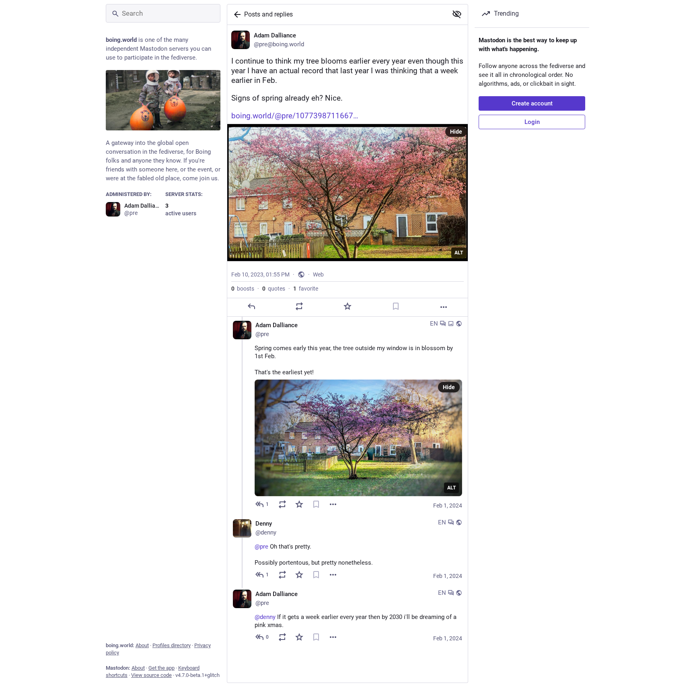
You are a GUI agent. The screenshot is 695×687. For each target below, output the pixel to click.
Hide (456, 131)
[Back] (235, 14)
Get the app (161, 668)
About (142, 645)
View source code (151, 675)
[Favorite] (347, 306)
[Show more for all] (457, 14)
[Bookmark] (396, 306)
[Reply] (251, 306)
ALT (458, 253)
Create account (532, 103)
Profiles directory (171, 645)
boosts (242, 288)
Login (532, 122)
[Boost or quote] (299, 306)
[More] (443, 307)
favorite (305, 288)
